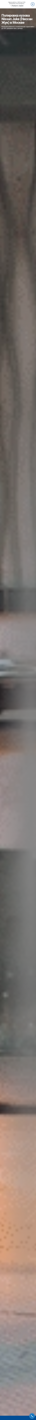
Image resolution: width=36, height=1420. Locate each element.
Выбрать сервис (17, 6)
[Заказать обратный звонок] (32, 1416)
